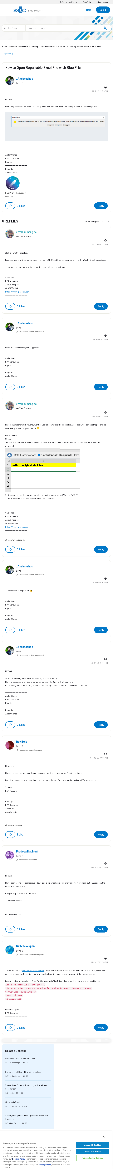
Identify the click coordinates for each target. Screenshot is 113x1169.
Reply (101, 205)
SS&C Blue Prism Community (15, 46)
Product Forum (48, 46)
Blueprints (11, 1093)
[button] (10, 205)
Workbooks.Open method (33, 970)
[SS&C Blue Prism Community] (28, 9)
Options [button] (7, 53)
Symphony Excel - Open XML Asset (20, 1058)
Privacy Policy (45, 1164)
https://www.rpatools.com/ (17, 291)
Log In (103, 9)
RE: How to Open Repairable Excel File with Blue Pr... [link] (81, 46)
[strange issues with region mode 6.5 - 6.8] (103, 221)
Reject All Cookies (92, 1151)
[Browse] (9, 10)
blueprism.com (103, 2)
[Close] (103, 1136)
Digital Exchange (13, 1063)
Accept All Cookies (92, 1145)
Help (88, 9)
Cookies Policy (18, 1159)
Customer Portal (69, 2)
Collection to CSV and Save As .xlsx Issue (23, 1072)
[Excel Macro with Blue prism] (108, 221)
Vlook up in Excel (12, 1102)
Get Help (34, 46)
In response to (31, 331)
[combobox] (68, 28)
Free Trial (87, 2)
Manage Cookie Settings (92, 1158)
